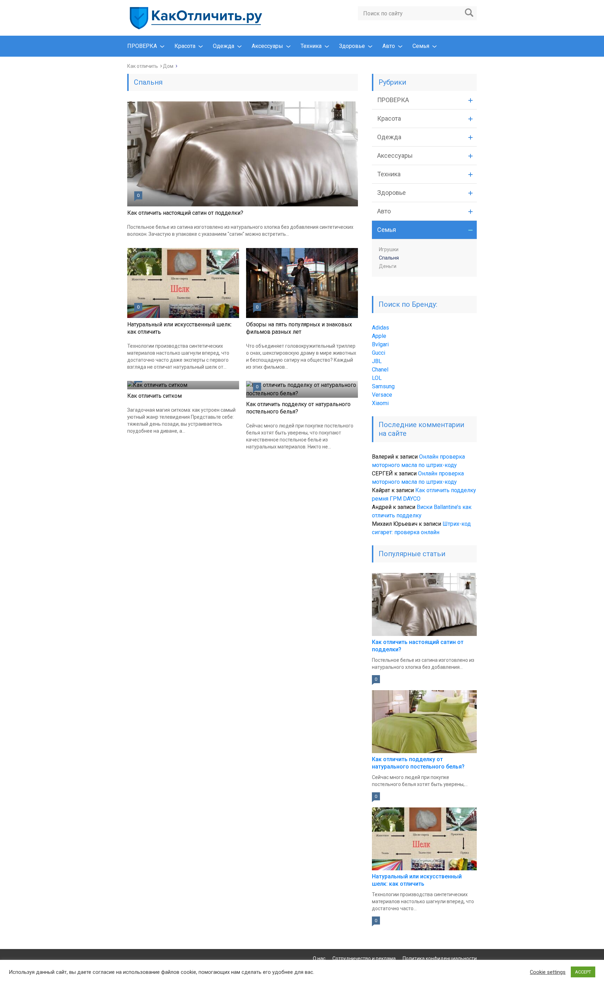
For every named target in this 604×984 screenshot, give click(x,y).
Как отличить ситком (154, 395)
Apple (379, 336)
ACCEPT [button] (583, 972)
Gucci (378, 352)
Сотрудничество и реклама (364, 958)
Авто (388, 46)
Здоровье (352, 46)
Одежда (223, 46)
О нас (319, 958)
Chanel (380, 369)
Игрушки (388, 249)
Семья (420, 46)
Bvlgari (380, 344)
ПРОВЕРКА (142, 46)
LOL (377, 378)
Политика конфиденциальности (440, 958)
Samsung (383, 386)
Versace (382, 394)
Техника (311, 46)
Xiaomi (380, 403)
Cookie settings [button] (548, 972)
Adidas (380, 327)
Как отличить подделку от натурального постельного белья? (298, 408)
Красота (184, 46)
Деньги (387, 266)
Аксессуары (267, 46)
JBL (377, 361)
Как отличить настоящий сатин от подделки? (185, 213)
